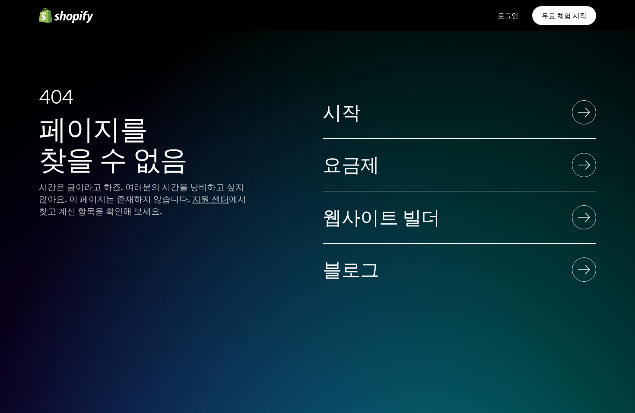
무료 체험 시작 (564, 15)
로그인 (508, 15)
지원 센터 (210, 199)
